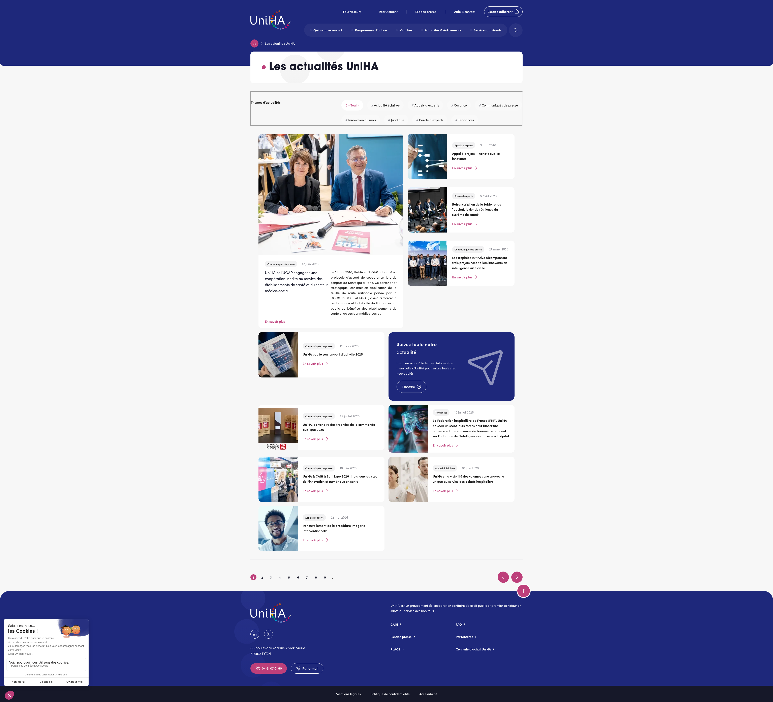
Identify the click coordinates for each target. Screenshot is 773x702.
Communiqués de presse (500, 105)
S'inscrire (408, 386)
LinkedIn (255, 634)
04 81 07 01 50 (272, 668)
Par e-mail (310, 668)
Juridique (397, 120)
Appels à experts (426, 105)
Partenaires (464, 636)
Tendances (466, 120)
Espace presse (425, 11)
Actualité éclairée (387, 105)
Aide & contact (464, 11)
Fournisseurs (352, 11)
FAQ (459, 624)
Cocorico (460, 105)
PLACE (395, 649)
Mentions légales (348, 694)
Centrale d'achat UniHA (473, 649)
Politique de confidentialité (390, 694)
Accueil (254, 43)
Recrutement (388, 11)
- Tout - (353, 105)
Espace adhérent (500, 11)
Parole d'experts (431, 120)
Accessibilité (428, 694)
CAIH (394, 624)
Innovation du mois (362, 120)
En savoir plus (275, 321)
